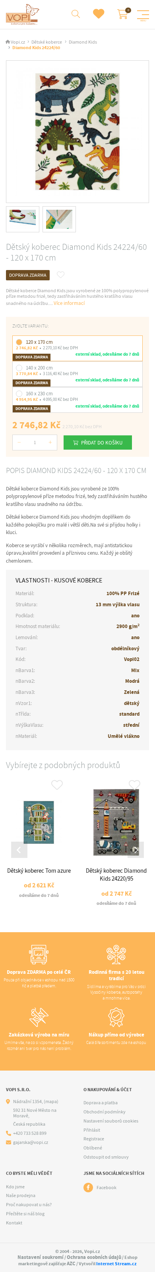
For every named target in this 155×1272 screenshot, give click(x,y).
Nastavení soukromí (40, 1257)
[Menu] (143, 14)
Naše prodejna (20, 1195)
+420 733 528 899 (29, 1133)
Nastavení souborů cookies (110, 1121)
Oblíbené (92, 1148)
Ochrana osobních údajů (94, 1257)
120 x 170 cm (39, 342)
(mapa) (51, 1101)
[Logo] (23, 14)
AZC (71, 1263)
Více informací (69, 303)
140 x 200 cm (39, 367)
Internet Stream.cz (116, 1264)
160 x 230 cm (39, 393)
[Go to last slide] (19, 850)
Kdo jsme (15, 1187)
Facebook (106, 1187)
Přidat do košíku (101, 442)
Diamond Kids (83, 42)
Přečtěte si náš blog (25, 1214)
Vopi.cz (18, 42)
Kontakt (14, 1223)
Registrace (93, 1139)
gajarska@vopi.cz (30, 1143)
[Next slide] (136, 850)
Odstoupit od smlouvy (106, 1157)
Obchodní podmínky (104, 1112)
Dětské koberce (46, 42)
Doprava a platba (100, 1103)
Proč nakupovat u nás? (29, 1204)
